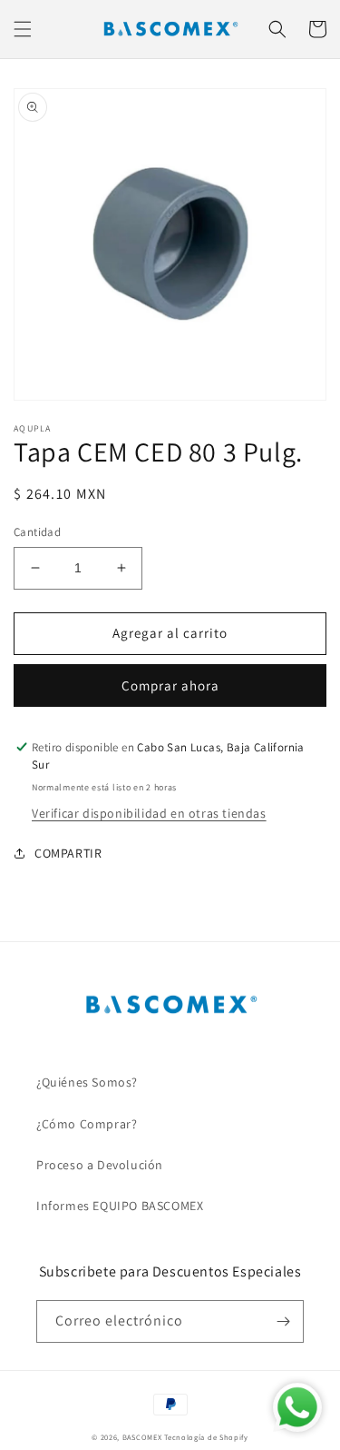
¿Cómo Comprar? (86, 1124)
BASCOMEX (142, 1437)
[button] (23, 29)
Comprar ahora (170, 685)
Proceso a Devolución (99, 1165)
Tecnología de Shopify (206, 1437)
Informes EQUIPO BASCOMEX (119, 1205)
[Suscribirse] (283, 1321)
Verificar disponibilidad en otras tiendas (149, 813)
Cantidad (37, 532)
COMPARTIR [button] (68, 853)
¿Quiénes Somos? (87, 1082)
